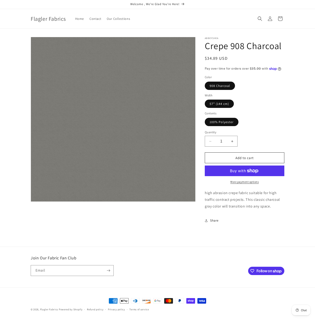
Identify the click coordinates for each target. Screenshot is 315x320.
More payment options (244, 182)
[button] (260, 19)
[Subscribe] (108, 270)
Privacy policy (116, 309)
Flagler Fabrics (49, 309)
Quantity (210, 132)
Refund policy (95, 309)
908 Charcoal (220, 86)
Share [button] (214, 220)
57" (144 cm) (219, 104)
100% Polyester (222, 122)
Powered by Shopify (71, 309)
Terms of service (139, 309)
